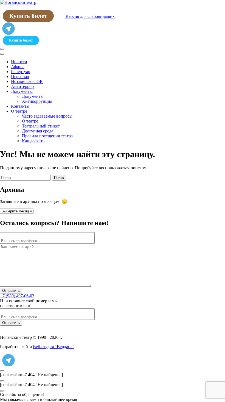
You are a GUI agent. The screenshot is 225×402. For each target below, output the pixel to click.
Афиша (17, 66)
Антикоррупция (37, 101)
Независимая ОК (27, 81)
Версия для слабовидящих (89, 16)
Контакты (20, 106)
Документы (22, 91)
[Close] (2, 54)
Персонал (20, 76)
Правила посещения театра (47, 136)
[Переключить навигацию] (2, 49)
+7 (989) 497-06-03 (17, 295)
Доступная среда (37, 131)
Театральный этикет (41, 126)
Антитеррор (22, 86)
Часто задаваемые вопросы (47, 116)
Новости (19, 61)
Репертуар (20, 71)
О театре (19, 111)
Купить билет (28, 15)
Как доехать (33, 140)
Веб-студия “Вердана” (53, 346)
